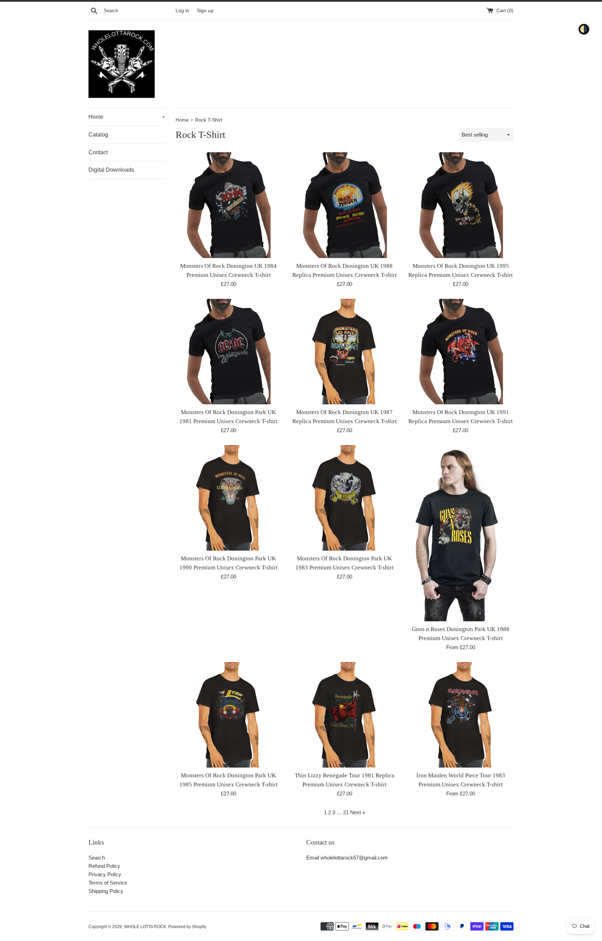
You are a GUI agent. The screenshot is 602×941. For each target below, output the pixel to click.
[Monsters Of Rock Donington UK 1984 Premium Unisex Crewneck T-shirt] (228, 205)
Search (96, 858)
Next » (357, 812)
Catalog (98, 135)
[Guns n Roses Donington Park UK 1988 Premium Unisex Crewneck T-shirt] (461, 533)
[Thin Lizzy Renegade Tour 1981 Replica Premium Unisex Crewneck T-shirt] (344, 715)
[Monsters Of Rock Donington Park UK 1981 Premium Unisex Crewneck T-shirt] (228, 351)
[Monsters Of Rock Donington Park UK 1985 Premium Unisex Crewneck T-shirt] (228, 715)
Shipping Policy (105, 891)
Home (126, 117)
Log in (182, 10)
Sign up (205, 10)
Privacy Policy (104, 874)
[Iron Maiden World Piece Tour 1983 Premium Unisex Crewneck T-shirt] (461, 715)
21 (346, 812)
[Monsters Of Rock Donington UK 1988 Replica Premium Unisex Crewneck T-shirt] (344, 205)
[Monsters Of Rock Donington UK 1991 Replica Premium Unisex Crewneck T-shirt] (461, 351)
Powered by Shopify (187, 926)
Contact (98, 152)
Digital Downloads (111, 170)
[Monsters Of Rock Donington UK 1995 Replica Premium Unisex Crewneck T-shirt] (461, 205)
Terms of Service (107, 883)
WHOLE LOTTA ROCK (145, 926)
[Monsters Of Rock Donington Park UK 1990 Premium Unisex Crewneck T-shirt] (228, 498)
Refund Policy (104, 866)
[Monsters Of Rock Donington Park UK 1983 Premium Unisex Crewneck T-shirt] (344, 498)
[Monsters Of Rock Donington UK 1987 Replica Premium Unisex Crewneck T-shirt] (344, 351)
